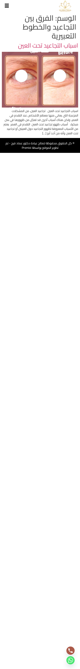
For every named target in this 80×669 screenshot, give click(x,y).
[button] (6, 6)
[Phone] (70, 651)
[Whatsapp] (70, 660)
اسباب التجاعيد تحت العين (48, 45)
